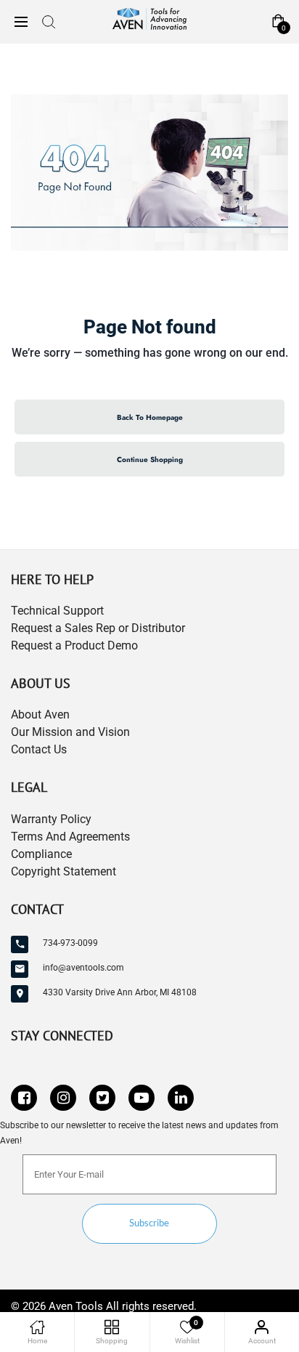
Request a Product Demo (74, 645)
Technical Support (57, 611)
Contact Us (39, 749)
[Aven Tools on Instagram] (63, 1098)
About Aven (40, 714)
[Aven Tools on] (180, 1098)
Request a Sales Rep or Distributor (98, 628)
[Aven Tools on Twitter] (102, 1098)
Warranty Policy (51, 819)
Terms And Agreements (70, 836)
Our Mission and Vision (70, 732)
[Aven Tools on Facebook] (24, 1098)
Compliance (41, 854)
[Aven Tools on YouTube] (141, 1098)
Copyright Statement (63, 871)
